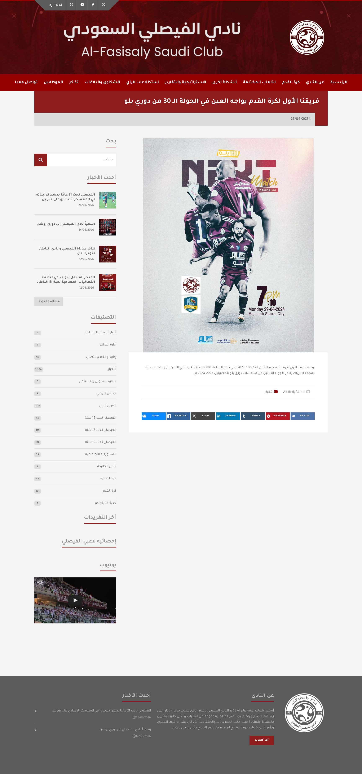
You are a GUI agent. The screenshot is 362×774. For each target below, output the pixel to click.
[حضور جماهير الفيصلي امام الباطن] (75, 600)
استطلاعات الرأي (142, 83)
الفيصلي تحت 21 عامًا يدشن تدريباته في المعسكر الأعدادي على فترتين (101, 711)
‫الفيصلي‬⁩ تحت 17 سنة (100, 430)
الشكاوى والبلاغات (102, 83)
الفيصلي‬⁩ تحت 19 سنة (100, 442)
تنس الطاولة (106, 466)
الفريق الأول (107, 406)
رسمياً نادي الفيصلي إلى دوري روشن (66, 224)
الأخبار (269, 392)
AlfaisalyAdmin (294, 392)
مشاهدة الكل (50, 301)
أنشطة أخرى (224, 83)
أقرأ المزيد (262, 740)
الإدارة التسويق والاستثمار (97, 381)
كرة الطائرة (108, 479)
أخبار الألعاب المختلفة (100, 333)
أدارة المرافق (107, 345)
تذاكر (73, 83)
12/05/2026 (86, 259)
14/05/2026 (86, 230)
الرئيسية (338, 83)
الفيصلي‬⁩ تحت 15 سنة (100, 418)
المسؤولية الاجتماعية (100, 454)
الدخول (57, 5)
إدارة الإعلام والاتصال (101, 357)
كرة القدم (109, 491)
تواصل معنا (26, 83)
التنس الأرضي (106, 393)
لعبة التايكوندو (105, 503)
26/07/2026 (86, 205)
